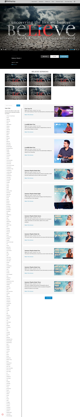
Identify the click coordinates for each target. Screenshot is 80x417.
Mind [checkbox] (7, 344)
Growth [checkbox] (8, 272)
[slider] (35, 49)
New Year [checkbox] (8, 366)
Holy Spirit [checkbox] (8, 288)
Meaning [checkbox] (8, 337)
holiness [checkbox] (8, 286)
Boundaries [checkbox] (9, 144)
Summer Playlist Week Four (32, 267)
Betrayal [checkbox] (8, 138)
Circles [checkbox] (8, 158)
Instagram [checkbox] (8, 301)
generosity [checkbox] (8, 247)
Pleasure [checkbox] (8, 391)
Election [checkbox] (8, 201)
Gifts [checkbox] (7, 252)
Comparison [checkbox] (9, 167)
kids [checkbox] (7, 313)
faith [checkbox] (7, 213)
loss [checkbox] (7, 328)
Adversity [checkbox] (8, 121)
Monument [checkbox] (9, 357)
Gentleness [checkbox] (9, 248)
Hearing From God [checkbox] (10, 281)
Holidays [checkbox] (8, 284)
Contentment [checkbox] (9, 175)
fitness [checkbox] (8, 233)
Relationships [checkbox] (9, 412)
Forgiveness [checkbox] (9, 236)
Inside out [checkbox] (8, 299)
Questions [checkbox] (8, 408)
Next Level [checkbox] (9, 369)
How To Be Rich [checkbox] (10, 291)
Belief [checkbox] (8, 134)
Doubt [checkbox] (8, 197)
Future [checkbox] (8, 245)
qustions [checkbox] (8, 410)
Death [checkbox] (8, 189)
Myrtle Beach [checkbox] (9, 362)
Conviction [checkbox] (9, 177)
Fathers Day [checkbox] (9, 224)
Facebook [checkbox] (8, 211)
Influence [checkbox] (8, 296)
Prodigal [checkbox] (8, 402)
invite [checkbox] (7, 306)
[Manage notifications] (3, 414)
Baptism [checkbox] (8, 132)
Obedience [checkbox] (9, 376)
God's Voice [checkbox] (9, 259)
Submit (18, 105)
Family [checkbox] (8, 216)
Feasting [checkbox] (8, 230)
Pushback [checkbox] (8, 407)
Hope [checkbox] (8, 289)
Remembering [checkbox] (9, 415)
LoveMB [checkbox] (8, 332)
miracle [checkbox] (8, 347)
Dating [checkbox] (8, 185)
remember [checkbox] (8, 414)
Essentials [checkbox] (8, 207)
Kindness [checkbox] (8, 315)
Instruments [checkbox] (9, 303)
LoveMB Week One (30, 147)
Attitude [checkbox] (8, 127)
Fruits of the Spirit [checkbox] (10, 242)
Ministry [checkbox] (8, 345)
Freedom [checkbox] (8, 238)
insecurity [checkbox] (8, 298)
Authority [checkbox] (8, 129)
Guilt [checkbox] (7, 276)
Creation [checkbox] (8, 182)
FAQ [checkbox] (7, 218)
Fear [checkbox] (7, 226)
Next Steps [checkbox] (9, 371)
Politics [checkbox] (8, 393)
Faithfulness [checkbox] (9, 214)
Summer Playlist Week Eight (33, 193)
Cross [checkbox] (8, 184)
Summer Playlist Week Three (33, 282)
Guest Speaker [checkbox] (9, 274)
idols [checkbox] (7, 294)
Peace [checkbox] (8, 386)
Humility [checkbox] (8, 293)
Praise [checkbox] (8, 395)
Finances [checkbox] (8, 231)
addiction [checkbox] (8, 119)
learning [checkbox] (8, 318)
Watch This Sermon (29, 114)
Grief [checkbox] (7, 269)
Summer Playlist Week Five (32, 250)
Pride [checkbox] (7, 400)
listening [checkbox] (8, 325)
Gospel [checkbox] (8, 262)
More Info (15, 64)
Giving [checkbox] (8, 253)
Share (54, 56)
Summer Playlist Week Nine (32, 170)
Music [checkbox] (8, 361)
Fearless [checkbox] (8, 228)
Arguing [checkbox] (8, 126)
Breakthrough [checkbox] (9, 146)
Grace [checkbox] (8, 264)
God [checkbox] (7, 255)
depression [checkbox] (9, 194)
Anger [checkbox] (8, 122)
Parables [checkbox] (8, 381)
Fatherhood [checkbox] (9, 221)
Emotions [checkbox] (8, 206)
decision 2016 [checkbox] (9, 190)
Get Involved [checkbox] (9, 250)
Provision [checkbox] (8, 403)
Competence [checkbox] (9, 170)
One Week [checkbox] (9, 378)
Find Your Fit (28, 108)
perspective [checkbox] (9, 388)
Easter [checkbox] (8, 199)
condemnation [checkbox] (9, 172)
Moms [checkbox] (8, 354)
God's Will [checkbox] (8, 260)
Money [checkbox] (8, 356)
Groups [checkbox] (8, 270)
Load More (48, 297)
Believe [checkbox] (8, 136)
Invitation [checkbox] (8, 305)
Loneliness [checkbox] (9, 327)
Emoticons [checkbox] (9, 204)
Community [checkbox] (9, 163)
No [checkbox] (7, 373)
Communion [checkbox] (9, 161)
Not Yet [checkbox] (8, 374)
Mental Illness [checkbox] (9, 342)
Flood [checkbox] (8, 235)
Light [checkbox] (7, 323)
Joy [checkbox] (7, 311)
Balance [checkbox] (8, 131)
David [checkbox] (8, 187)
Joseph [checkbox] (8, 310)
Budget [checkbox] (8, 150)
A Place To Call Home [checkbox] (11, 115)
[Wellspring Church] (10, 2)
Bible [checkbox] (7, 139)
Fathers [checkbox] (8, 223)
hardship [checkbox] (8, 279)
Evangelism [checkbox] (9, 209)
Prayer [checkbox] (8, 398)
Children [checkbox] (8, 153)
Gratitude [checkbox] (8, 267)
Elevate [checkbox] (8, 202)
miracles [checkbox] (8, 349)
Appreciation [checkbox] (9, 124)
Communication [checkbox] (10, 160)
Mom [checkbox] (7, 352)
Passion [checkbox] (8, 385)
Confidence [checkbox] (9, 173)
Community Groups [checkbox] (10, 165)
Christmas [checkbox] (8, 155)
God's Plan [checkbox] (9, 257)
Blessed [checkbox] (8, 141)
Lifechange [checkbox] (9, 322)
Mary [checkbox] (7, 335)
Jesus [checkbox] (8, 308)
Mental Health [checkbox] (9, 340)
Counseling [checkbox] (9, 178)
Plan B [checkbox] (8, 390)
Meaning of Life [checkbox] (9, 339)
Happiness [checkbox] (9, 277)
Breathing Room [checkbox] (10, 148)
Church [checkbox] (8, 156)
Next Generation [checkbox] (10, 368)
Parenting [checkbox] (8, 383)
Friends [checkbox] (8, 240)
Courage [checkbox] (8, 180)
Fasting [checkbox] (8, 219)
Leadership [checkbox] (9, 316)
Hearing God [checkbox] (9, 282)
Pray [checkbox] (7, 397)
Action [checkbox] (8, 117)
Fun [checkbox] (7, 243)
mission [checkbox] (8, 351)
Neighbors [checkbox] (8, 364)
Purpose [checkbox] (8, 405)
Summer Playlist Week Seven (33, 216)
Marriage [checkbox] (8, 334)
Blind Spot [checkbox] (8, 143)
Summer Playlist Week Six (32, 234)
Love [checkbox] (7, 330)
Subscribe (64, 56)
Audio (45, 56)
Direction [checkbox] (8, 196)
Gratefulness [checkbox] (9, 265)
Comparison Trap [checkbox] (10, 168)
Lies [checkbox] (7, 320)
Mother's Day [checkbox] (9, 359)
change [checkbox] (8, 151)
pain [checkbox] (7, 380)
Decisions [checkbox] (8, 192)
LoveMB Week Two (30, 124)
